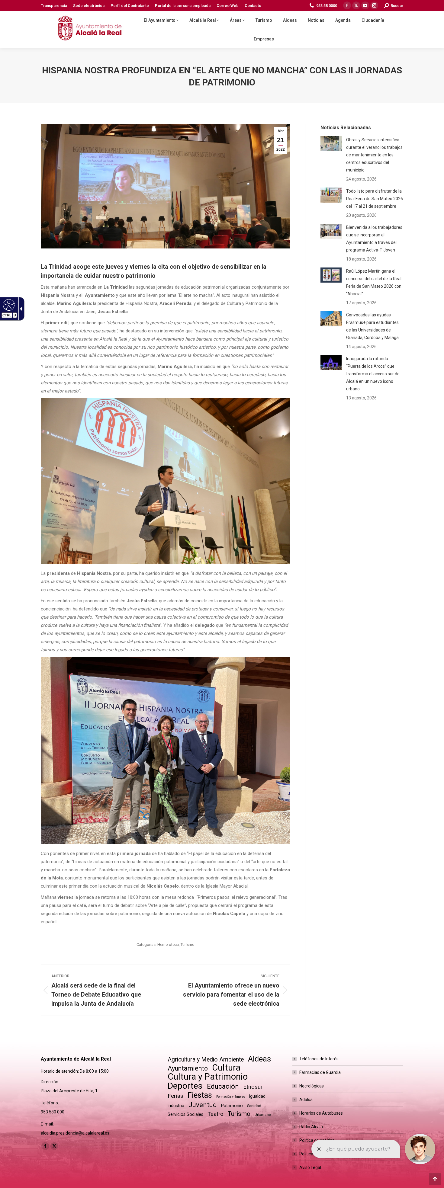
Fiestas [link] (200, 1095)
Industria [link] (176, 1105)
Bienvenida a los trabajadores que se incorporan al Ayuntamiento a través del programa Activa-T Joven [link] (374, 238)
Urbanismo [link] (263, 1115)
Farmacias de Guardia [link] (320, 1072)
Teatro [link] (215, 1114)
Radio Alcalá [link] (311, 1126)
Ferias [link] (175, 1095)
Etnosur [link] (252, 1087)
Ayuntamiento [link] (188, 1068)
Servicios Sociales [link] (185, 1114)
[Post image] (331, 143)
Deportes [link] (185, 1086)
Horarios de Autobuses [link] (321, 1113)
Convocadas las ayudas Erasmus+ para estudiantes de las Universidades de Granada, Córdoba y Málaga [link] (372, 326)
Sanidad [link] (254, 1105)
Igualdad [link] (257, 1096)
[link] (54, 5)
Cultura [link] (226, 1067)
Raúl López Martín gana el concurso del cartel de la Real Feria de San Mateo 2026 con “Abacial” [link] (373, 282)
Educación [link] (223, 1086)
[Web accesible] (8, 304)
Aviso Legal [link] (310, 1167)
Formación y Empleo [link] (230, 1097)
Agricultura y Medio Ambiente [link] (206, 1059)
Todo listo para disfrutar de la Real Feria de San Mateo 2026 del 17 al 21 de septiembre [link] (374, 199)
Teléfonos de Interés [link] (319, 1058)
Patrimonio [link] (232, 1105)
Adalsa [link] (306, 1099)
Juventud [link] (202, 1105)
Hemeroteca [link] (168, 944)
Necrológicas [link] (311, 1086)
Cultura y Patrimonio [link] (208, 1077)
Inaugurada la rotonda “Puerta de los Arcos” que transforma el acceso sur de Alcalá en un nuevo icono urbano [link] (373, 373)
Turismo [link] (188, 944)
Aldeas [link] (259, 1059)
